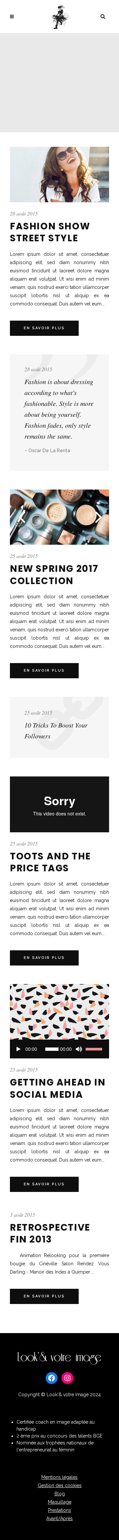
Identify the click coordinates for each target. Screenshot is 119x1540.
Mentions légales (59, 1477)
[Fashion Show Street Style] (59, 174)
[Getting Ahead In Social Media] (59, 1012)
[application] (59, 1049)
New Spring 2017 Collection (54, 574)
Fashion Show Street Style (50, 232)
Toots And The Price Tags (50, 862)
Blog (60, 1493)
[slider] (95, 1049)
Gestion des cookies (60, 1485)
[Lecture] (18, 1049)
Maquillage (59, 1502)
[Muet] (78, 1049)
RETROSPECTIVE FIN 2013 (50, 1233)
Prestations (59, 1510)
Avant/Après (59, 1518)
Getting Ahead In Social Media (58, 1088)
